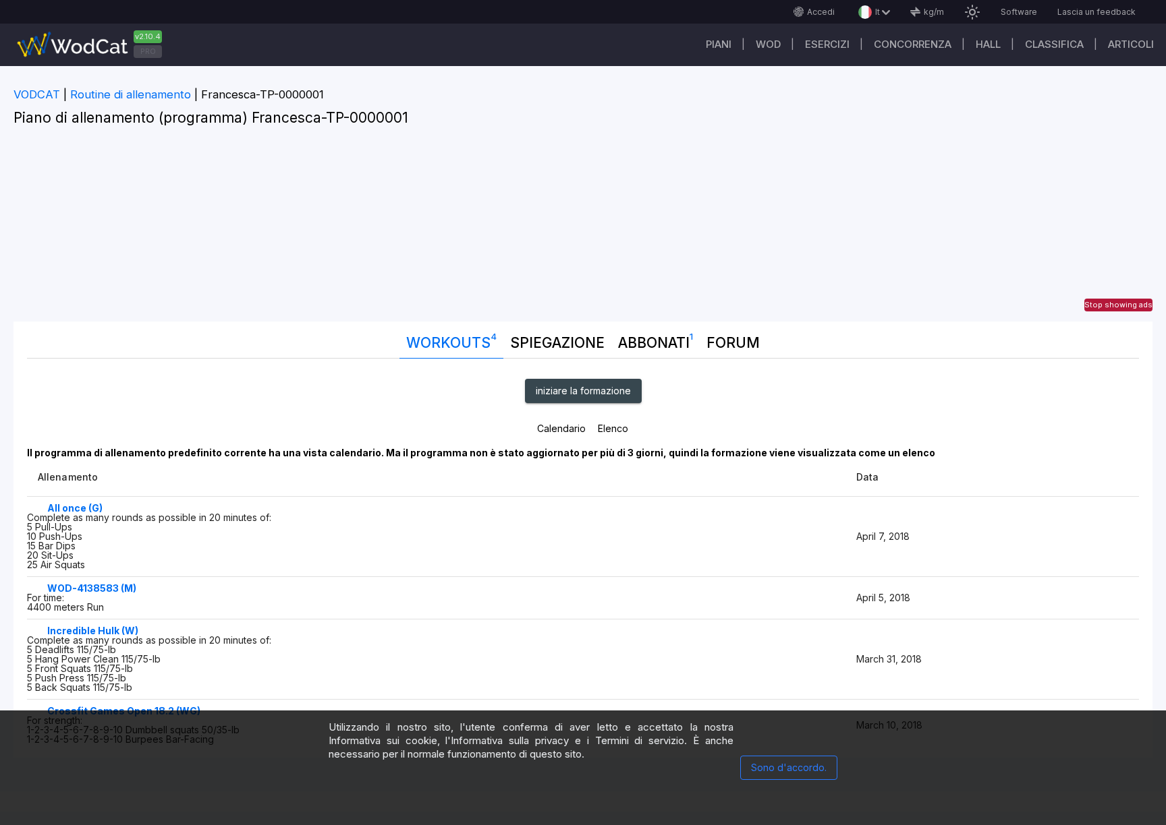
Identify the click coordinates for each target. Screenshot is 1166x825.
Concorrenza (912, 44)
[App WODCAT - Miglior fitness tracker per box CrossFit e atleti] (94, 44)
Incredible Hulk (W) (92, 630)
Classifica (1054, 44)
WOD (768, 44)
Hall (988, 44)
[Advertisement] (583, 227)
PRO (148, 51)
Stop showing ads (1118, 304)
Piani (718, 44)
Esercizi (827, 44)
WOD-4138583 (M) (91, 588)
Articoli (1131, 44)
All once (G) (75, 508)
